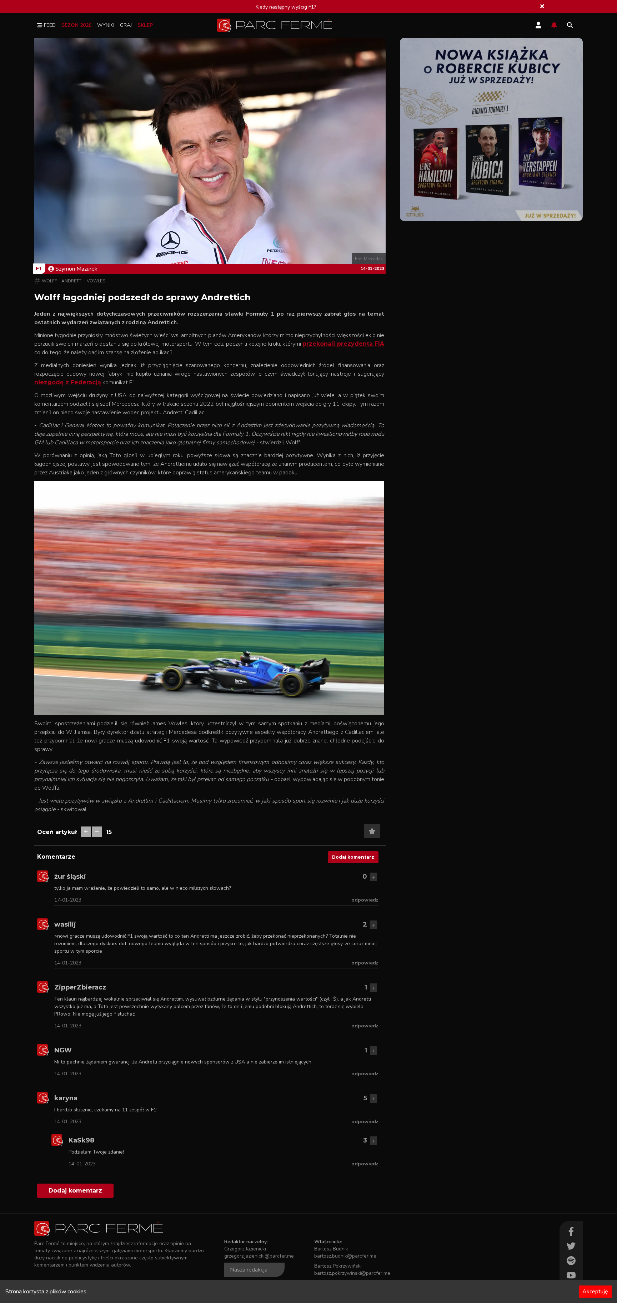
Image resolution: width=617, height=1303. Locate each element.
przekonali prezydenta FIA (343, 343)
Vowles (96, 281)
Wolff (49, 281)
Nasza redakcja (248, 1270)
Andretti (71, 281)
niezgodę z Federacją (67, 382)
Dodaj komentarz (353, 857)
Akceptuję (595, 1291)
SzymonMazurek (76, 269)
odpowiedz (364, 900)
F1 (38, 268)
